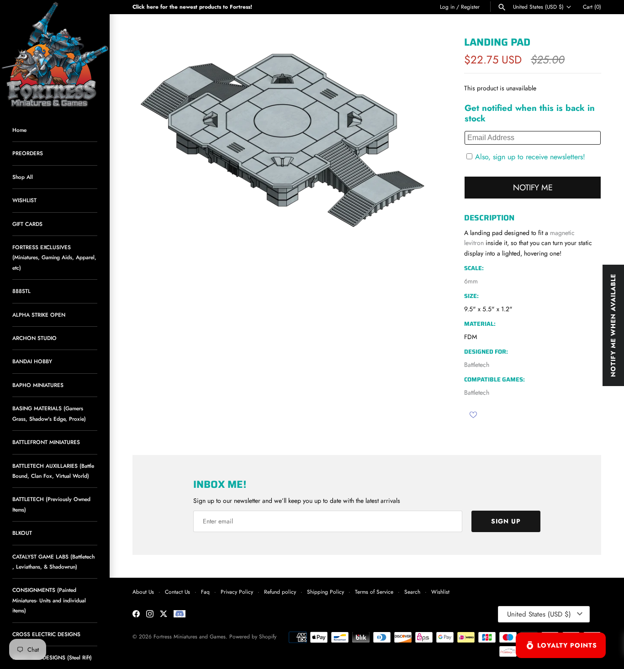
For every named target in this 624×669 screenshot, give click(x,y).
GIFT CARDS (27, 224)
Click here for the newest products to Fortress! (192, 6)
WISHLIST (24, 200)
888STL (21, 291)
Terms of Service (374, 592)
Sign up (506, 521)
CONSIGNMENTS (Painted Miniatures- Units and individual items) (49, 600)
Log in (447, 6)
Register (470, 6)
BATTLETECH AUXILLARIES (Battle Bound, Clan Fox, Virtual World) (53, 471)
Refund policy (280, 592)
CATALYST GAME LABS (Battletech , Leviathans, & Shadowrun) (53, 561)
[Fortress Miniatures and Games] (55, 55)
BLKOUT (22, 533)
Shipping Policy (325, 592)
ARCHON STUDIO (34, 338)
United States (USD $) (538, 7)
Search (412, 592)
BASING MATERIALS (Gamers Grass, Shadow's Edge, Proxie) (49, 413)
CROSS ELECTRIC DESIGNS (46, 634)
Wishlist (440, 592)
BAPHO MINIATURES (37, 385)
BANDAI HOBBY (32, 361)
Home (19, 130)
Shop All (22, 177)
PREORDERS (27, 153)
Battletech (476, 364)
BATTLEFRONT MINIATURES (46, 442)
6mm (471, 281)
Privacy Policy (237, 592)
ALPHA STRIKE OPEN (38, 315)
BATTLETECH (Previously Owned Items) (51, 504)
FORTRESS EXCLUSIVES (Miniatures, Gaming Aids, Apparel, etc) (54, 257)
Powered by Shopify (252, 636)
